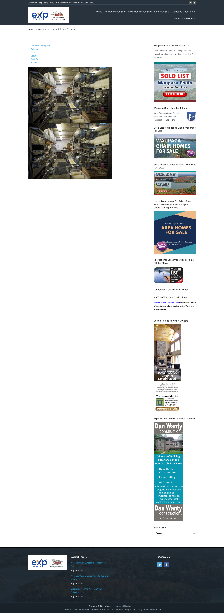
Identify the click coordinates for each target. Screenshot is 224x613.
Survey (34, 62)
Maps (33, 52)
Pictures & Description (40, 46)
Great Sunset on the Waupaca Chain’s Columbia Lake (87, 590)
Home (99, 11)
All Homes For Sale (115, 11)
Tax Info (34, 59)
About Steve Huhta (184, 18)
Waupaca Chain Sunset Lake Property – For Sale (89, 564)
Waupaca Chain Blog (183, 11)
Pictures (34, 49)
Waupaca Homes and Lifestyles (118, 606)
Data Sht (34, 56)
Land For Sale (161, 11)
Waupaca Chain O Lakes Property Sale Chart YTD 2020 (90, 577)
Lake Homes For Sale (140, 11)
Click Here (170, 120)
